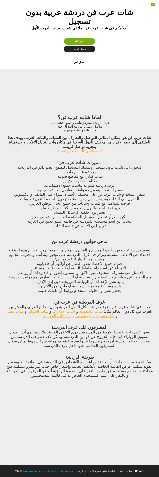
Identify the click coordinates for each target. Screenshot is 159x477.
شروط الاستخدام (93, 471)
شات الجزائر (37, 311)
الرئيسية (79, 471)
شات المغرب (54, 316)
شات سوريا (104, 316)
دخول (81, 41)
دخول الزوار (79, 49)
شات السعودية (91, 311)
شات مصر (15, 311)
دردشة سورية (79, 316)
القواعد (120, 471)
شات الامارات (63, 311)
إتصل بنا (129, 471)
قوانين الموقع (109, 471)
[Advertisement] (79, 90)
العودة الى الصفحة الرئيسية (79, 151)
